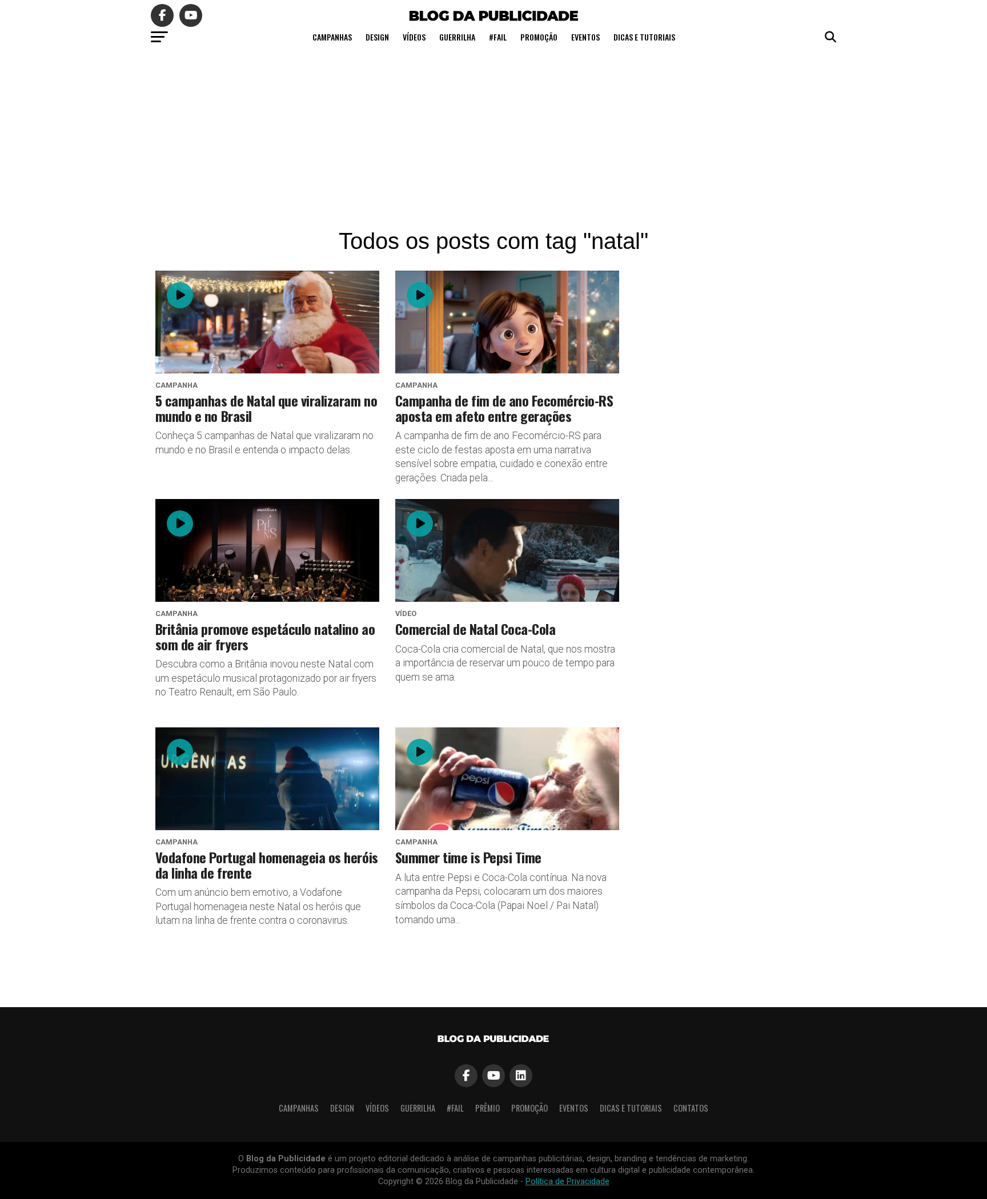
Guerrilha (457, 37)
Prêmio (487, 1108)
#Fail (498, 37)
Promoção (538, 37)
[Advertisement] (493, 137)
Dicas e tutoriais (644, 37)
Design (377, 37)
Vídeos (414, 37)
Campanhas (332, 37)
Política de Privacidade (567, 1181)
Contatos (690, 1108)
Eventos (585, 37)
